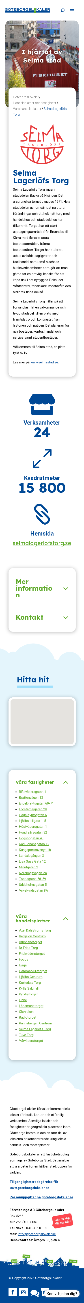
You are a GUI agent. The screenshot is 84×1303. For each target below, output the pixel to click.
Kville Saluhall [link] (29, 988)
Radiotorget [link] (27, 1017)
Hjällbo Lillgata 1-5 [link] (32, 821)
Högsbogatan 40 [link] (31, 838)
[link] (27, 10)
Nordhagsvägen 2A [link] (33, 873)
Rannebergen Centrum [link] (35, 1023)
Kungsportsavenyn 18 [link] (35, 850)
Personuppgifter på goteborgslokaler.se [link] (41, 1197)
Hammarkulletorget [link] (33, 971)
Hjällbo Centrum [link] (31, 977)
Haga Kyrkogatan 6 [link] (33, 815)
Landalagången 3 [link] (31, 856)
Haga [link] (23, 965)
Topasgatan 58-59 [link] (32, 879)
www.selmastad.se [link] (44, 362)
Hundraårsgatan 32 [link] (33, 832)
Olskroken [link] (26, 1012)
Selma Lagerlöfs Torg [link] (35, 1029)
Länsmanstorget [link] (31, 1006)
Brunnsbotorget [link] (30, 942)
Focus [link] (23, 959)
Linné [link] (23, 1000)
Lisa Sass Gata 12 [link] (32, 861)
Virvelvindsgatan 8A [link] (33, 890)
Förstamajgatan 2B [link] (33, 809)
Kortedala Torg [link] (30, 983)
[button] (71, 10)
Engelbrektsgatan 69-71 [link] (36, 803)
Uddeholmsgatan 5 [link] (33, 885)
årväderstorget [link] (32, 1041)
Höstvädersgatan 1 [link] (33, 827)
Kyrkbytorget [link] (28, 994)
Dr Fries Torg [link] (28, 948)
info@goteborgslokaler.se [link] (37, 1234)
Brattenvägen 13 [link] (31, 798)
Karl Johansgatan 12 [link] (34, 844)
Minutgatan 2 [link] (28, 867)
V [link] (20, 1041)
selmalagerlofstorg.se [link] (42, 543)
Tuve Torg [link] (26, 1035)
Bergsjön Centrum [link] (32, 936)
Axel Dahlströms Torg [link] (35, 930)
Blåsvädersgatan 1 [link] (32, 792)
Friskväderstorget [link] (32, 954)
